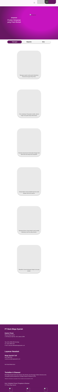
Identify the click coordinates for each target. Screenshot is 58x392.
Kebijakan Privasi (12, 383)
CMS (47, 1)
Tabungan (14, 42)
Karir (6, 383)
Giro (43, 42)
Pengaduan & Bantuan (23, 383)
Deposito (29, 42)
